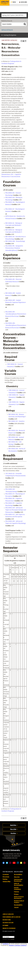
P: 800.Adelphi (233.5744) (10, 858)
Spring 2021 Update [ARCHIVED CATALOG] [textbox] (14, 15)
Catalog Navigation (9, 35)
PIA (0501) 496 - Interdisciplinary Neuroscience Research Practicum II (15, 325)
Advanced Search (7, 30)
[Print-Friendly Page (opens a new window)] (23, 41)
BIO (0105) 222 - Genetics (16, 421)
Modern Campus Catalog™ (18, 945)
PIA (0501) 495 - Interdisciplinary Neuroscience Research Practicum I (15, 314)
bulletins (6, 943)
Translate (12, 939)
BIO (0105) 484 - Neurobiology (15, 241)
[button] (13, 2)
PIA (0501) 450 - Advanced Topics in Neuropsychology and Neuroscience (15, 510)
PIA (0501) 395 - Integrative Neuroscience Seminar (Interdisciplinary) (14, 248)
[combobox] (14, 15)
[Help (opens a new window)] (25, 41)
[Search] (25, 24)
